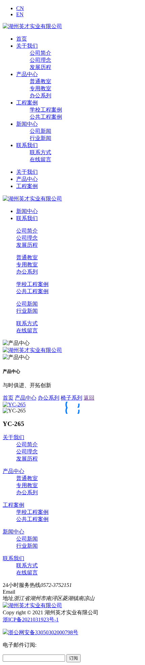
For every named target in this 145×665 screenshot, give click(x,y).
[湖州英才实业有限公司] (32, 26)
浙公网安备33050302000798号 (43, 632)
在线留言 (40, 159)
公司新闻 (40, 131)
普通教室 (40, 81)
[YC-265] (14, 404)
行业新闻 (40, 138)
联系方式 (40, 152)
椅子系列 (71, 398)
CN (20, 8)
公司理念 (40, 60)
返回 (89, 398)
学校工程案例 (46, 110)
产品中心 (27, 74)
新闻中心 (27, 124)
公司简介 (40, 53)
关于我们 (27, 46)
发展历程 (40, 67)
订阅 (73, 658)
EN (20, 14)
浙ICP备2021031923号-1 (31, 619)
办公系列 (40, 95)
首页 (21, 39)
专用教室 (40, 88)
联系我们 (27, 145)
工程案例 (27, 102)
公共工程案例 (46, 117)
